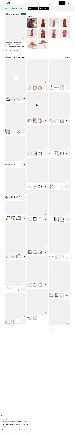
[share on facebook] (11, 50)
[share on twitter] (17, 50)
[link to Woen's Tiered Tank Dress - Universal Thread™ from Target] (43, 23)
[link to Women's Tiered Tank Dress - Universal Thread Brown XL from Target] (65, 23)
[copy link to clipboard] (21, 50)
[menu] (68, 3)
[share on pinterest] (14, 50)
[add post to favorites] (23, 39)
